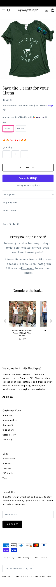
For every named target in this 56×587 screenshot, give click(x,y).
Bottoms (7, 463)
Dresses (6, 468)
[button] (28, 117)
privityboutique (15, 576)
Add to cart (28, 167)
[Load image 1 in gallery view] (28, 49)
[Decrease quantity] (6, 154)
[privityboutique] (28, 10)
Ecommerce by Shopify (41, 576)
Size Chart (8, 429)
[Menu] (3, 10)
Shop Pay (7, 439)
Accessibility (9, 420)
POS (24, 576)
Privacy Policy (8, 557)
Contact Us (8, 425)
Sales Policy (9, 434)
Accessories (9, 458)
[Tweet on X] (10, 224)
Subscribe (12, 524)
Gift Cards (7, 473)
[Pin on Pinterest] (18, 224)
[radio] (8, 128)
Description (8, 194)
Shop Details (9, 210)
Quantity (7, 147)
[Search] (10, 10)
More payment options (28, 185)
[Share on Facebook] (14, 224)
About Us (7, 415)
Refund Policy (23, 557)
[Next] (50, 321)
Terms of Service (40, 557)
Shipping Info (9, 202)
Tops (4, 478)
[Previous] (5, 321)
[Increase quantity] (24, 154)
